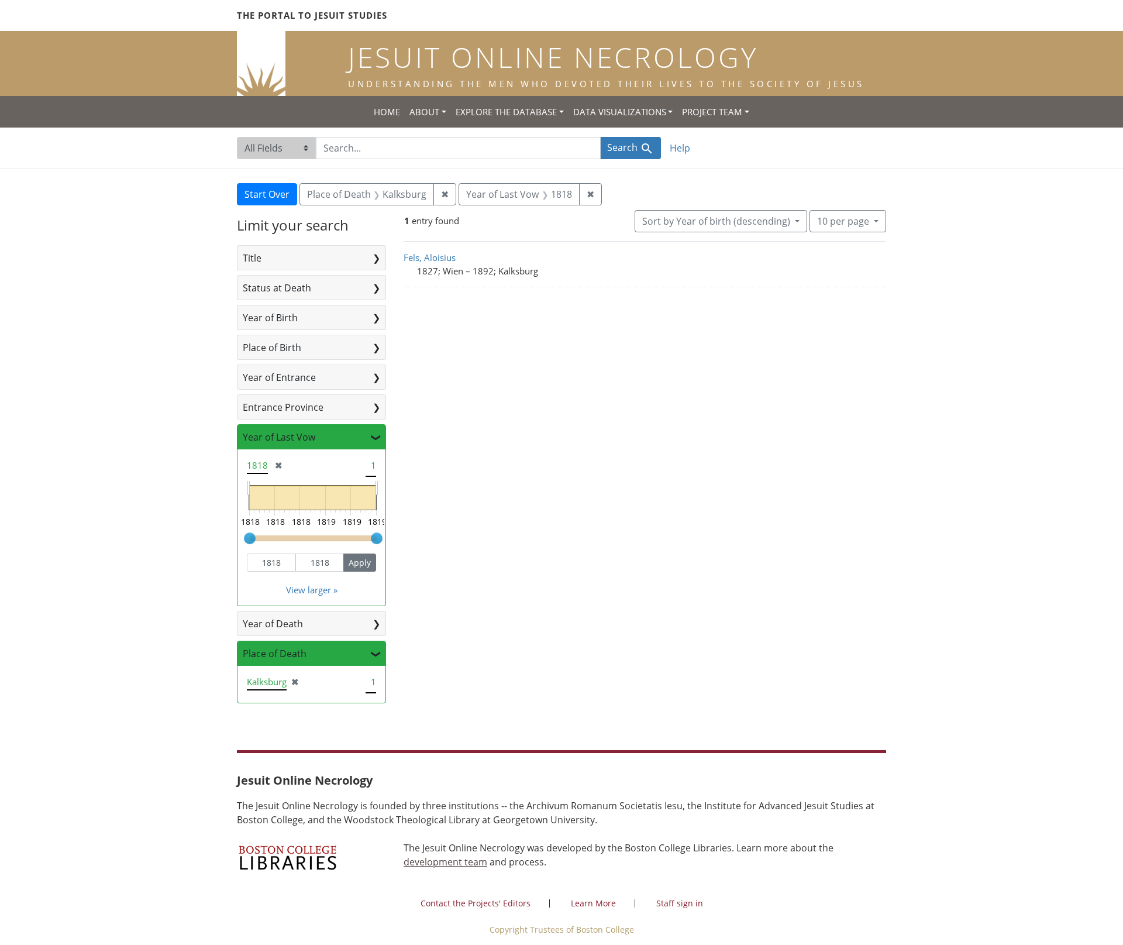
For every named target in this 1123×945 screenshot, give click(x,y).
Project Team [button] (712, 112)
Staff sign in (679, 903)
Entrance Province (283, 407)
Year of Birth (270, 317)
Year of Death (273, 623)
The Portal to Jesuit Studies (312, 15)
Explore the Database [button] (506, 112)
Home (387, 112)
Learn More (593, 903)
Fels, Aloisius (430, 257)
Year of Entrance (279, 377)
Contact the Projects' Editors (476, 903)
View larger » (311, 590)
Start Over (267, 194)
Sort (716, 221)
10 (843, 221)
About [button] (424, 112)
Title (252, 258)
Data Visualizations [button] (619, 112)
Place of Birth (272, 347)
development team (445, 861)
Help (680, 148)
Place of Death (274, 653)
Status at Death (277, 287)
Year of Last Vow (279, 437)
